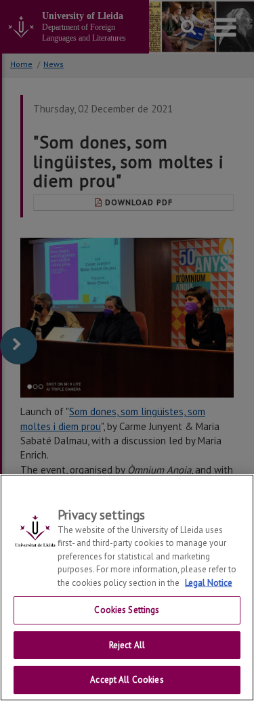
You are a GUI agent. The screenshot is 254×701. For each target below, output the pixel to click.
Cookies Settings (126, 610)
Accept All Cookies (126, 679)
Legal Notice (208, 583)
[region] (127, 587)
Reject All (127, 645)
